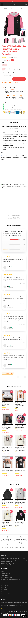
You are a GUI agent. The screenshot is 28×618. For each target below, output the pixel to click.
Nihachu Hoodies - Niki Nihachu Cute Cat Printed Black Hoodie (7, 502)
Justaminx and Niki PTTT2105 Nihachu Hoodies (19, 524)
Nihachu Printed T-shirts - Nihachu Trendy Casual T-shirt (20, 471)
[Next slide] (25, 23)
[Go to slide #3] (21, 40)
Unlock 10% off (3, 611)
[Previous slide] (2, 23)
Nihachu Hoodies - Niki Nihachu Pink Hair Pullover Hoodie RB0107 (20, 449)
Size (3, 67)
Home (2, 9)
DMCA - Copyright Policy (6, 577)
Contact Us (3, 591)
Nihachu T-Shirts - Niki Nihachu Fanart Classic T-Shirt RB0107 (7, 471)
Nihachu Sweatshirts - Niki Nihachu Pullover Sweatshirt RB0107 (6, 449)
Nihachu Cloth (8, 9)
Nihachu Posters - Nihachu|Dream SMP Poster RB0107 (6, 427)
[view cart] (26, 4)
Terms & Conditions (5, 573)
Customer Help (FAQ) (5, 593)
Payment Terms (4, 587)
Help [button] (25, 616)
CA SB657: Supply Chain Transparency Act (10, 579)
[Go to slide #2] (14, 40)
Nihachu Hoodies (18, 9)
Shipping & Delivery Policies (7, 585)
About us (3, 571)
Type (3, 62)
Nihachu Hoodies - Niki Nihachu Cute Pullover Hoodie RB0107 (20, 502)
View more (14, 479)
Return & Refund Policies (6, 589)
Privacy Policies (4, 575)
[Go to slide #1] (6, 40)
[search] (24, 4)
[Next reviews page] (25, 377)
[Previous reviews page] (18, 377)
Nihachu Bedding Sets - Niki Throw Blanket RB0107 (7, 404)
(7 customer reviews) (12, 57)
